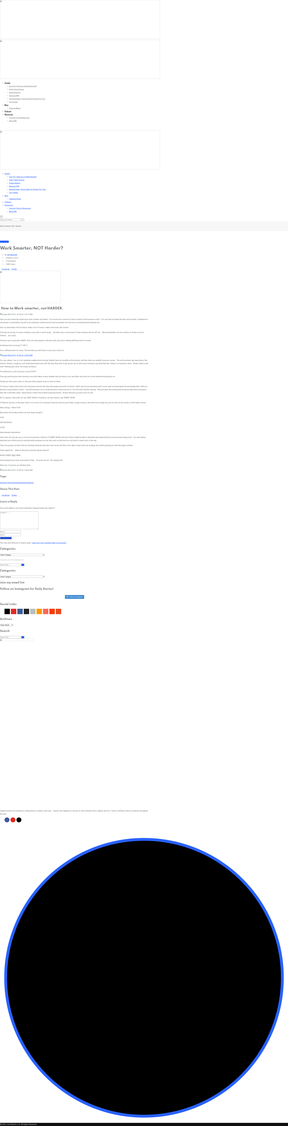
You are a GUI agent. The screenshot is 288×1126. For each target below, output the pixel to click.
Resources (8, 115)
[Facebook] (20, 611)
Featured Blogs (14, 108)
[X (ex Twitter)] (26, 611)
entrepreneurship (23, 483)
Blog (6, 105)
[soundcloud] (52, 611)
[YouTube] (13, 611)
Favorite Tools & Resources (19, 118)
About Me (13, 121)
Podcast (7, 111)
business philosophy (8, 483)
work (32, 483)
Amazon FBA (14, 96)
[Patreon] (45, 611)
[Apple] (33, 611)
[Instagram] (7, 611)
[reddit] (58, 611)
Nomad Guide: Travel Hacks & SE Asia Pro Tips (27, 99)
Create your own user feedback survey (12, 560)
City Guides (13, 102)
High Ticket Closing (16, 89)
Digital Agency (14, 92)
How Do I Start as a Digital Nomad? (23, 86)
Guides (7, 83)
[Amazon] (39, 611)
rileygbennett (12, 255)
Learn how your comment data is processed (49, 543)
